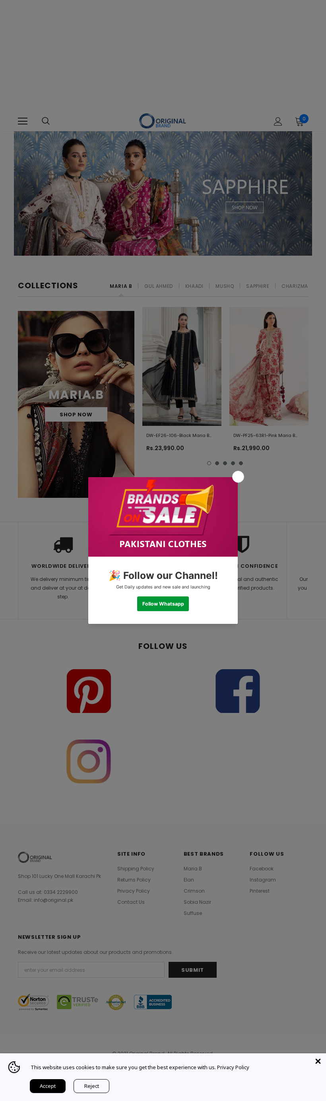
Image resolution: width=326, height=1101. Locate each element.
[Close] (318, 1061)
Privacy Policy (233, 1067)
